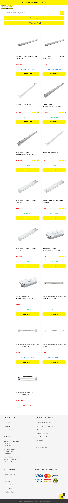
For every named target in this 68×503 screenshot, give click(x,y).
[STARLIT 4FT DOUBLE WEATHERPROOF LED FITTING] (54, 90)
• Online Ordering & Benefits (44, 426)
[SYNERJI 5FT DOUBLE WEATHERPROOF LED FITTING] (27, 282)
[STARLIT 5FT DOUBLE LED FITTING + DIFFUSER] (27, 234)
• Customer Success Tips (43, 423)
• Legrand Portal (9, 485)
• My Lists (7, 481)
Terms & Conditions (42, 447)
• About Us (7, 423)
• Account (7, 478)
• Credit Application (10, 492)
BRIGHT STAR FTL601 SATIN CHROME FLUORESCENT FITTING (27, 345)
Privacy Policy (40, 444)
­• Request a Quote (9, 430)
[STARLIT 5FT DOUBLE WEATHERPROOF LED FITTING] (27, 138)
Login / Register (10, 474)
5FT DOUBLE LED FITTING (50, 153)
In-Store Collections (42, 433)
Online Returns (40, 440)
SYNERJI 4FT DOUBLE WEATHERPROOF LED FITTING (51, 249)
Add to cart (27, 74)
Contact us (8, 426)
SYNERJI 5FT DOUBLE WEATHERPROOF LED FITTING (25, 297)
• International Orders (42, 437)
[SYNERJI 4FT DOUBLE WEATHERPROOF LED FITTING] (54, 234)
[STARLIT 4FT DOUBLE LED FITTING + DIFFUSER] (54, 186)
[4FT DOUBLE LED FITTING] (27, 90)
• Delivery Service (40, 430)
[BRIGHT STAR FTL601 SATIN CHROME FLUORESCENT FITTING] (27, 330)
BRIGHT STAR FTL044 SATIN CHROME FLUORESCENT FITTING (54, 297)
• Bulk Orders (8, 488)
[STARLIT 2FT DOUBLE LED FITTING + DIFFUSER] (27, 186)
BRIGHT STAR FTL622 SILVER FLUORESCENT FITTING (24, 393)
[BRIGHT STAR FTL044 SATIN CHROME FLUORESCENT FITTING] (54, 282)
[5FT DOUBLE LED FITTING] (54, 138)
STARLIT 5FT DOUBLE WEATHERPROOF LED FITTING (25, 153)
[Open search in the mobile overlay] (34, 13)
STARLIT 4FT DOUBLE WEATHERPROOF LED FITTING (51, 105)
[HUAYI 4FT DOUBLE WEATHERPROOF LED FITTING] (27, 42)
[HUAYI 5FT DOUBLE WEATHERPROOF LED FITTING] (54, 42)
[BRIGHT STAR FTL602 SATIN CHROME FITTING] (54, 330)
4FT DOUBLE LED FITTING (23, 105)
